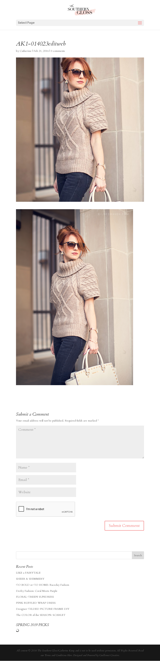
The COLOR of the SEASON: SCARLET (40, 615)
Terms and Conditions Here (58, 655)
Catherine (25, 51)
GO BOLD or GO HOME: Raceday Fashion (42, 585)
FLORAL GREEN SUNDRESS (35, 597)
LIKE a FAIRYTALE (28, 573)
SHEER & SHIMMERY (30, 579)
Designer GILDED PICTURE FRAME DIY (42, 609)
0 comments (58, 51)
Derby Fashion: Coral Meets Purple (36, 591)
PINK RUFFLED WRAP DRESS (36, 603)
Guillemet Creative (109, 655)
